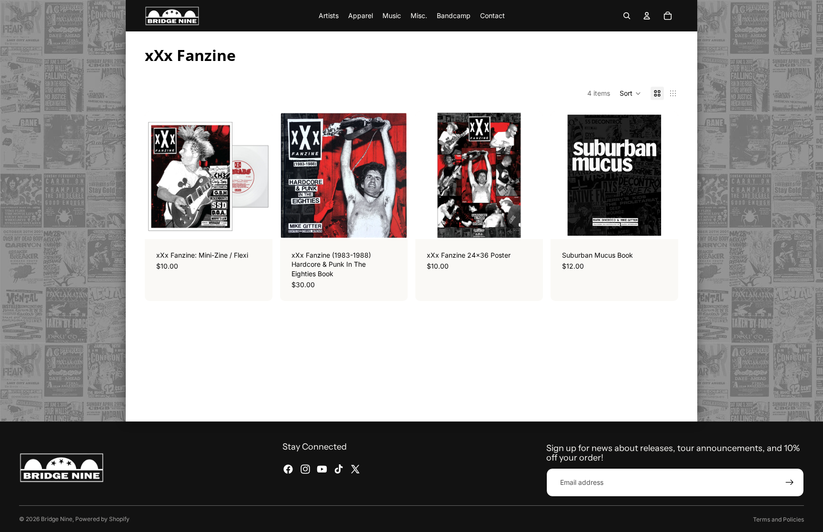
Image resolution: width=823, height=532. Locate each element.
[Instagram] (305, 469)
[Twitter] (355, 469)
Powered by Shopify (102, 518)
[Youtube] (322, 469)
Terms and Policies (778, 519)
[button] (630, 93)
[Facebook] (288, 469)
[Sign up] (790, 482)
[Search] (626, 15)
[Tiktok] (338, 469)
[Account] (646, 15)
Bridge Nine (56, 518)
